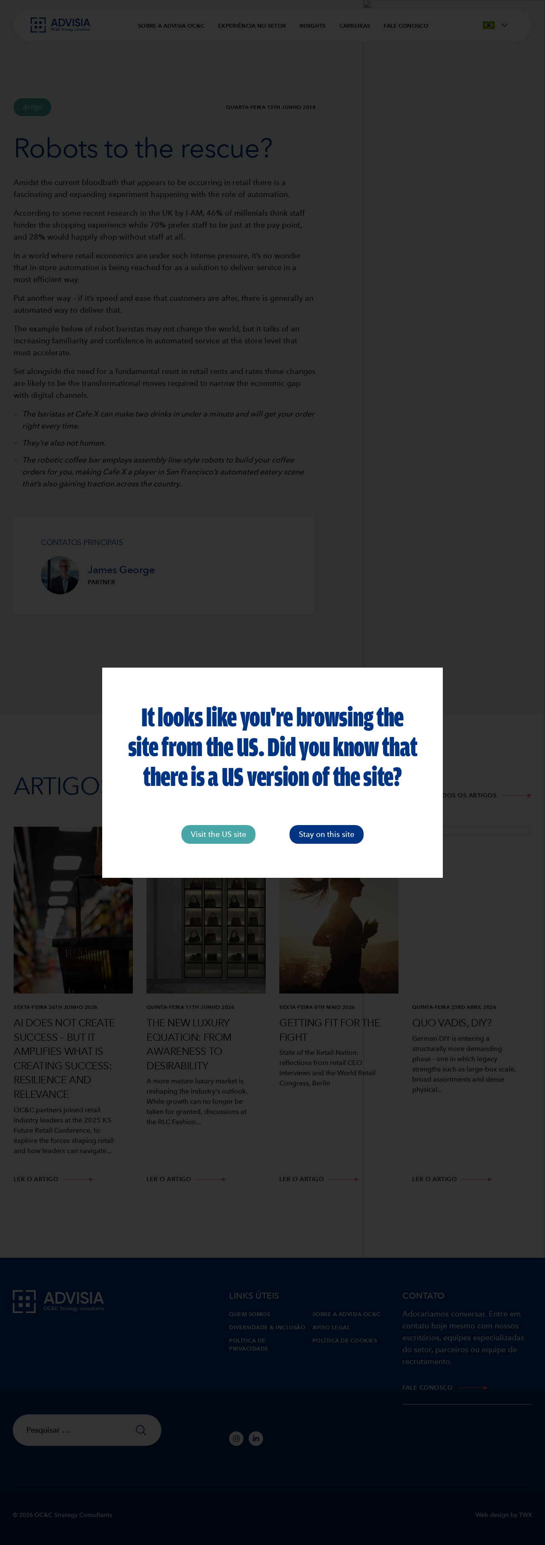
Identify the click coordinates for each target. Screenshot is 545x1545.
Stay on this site (326, 834)
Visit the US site (218, 834)
